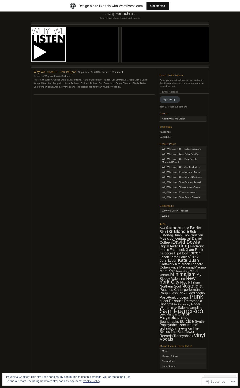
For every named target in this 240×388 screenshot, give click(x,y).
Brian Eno (181, 235)
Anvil (162, 228)
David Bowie (186, 242)
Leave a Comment (112, 72)
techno (192, 325)
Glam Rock (194, 250)
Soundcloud (168, 361)
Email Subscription (171, 75)
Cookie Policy (91, 381)
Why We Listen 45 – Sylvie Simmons (181, 149)
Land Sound (169, 366)
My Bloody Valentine (180, 276)
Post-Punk (168, 297)
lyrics (174, 267)
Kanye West (40, 83)
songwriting (54, 86)
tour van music (101, 86)
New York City (177, 280)
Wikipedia (115, 86)
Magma (200, 267)
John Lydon (168, 260)
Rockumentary (181, 304)
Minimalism (183, 274)
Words (165, 216)
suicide (187, 321)
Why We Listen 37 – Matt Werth (179, 192)
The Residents (84, 86)
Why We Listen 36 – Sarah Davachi (181, 197)
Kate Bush (188, 260)
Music (165, 351)
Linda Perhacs (71, 83)
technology (168, 328)
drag (184, 246)
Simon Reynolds (175, 315)
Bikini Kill (166, 232)
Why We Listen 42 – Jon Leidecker (181, 167)
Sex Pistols (168, 314)
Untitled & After (170, 356)
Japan (164, 257)
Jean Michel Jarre (137, 79)
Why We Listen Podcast (57, 76)
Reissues (176, 301)
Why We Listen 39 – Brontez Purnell (181, 182)
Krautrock (182, 264)
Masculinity (182, 271)
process (182, 297)
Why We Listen (120, 13)
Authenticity (177, 227)
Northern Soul (170, 286)
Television (184, 328)
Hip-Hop (180, 253)
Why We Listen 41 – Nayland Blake (181, 172)
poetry (200, 293)
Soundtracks (169, 321)
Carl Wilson (46, 79)
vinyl (199, 335)
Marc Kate (168, 271)
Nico (183, 282)
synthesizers (68, 86)
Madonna (186, 267)
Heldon (107, 79)
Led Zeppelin (55, 83)
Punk (196, 296)
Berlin (195, 227)
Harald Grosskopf (92, 79)
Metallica (164, 274)
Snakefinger (40, 86)
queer (164, 301)
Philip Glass (169, 293)
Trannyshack (183, 336)
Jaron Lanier (179, 257)
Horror (193, 252)
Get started (157, 6)
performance (193, 290)
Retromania (193, 301)
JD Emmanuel (119, 79)
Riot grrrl (166, 304)
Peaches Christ (171, 290)
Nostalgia (191, 286)
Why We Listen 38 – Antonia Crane (181, 187)
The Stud (177, 332)
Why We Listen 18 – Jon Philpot (55, 71)
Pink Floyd (187, 293)
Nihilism (194, 282)
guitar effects (74, 79)
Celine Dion (59, 79)
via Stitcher (166, 137)
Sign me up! (169, 99)
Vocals (166, 339)
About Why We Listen (173, 118)
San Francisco (106, 83)
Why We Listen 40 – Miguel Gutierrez (182, 177)
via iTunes (165, 132)
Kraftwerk (167, 264)
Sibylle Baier (139, 83)
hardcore (166, 253)
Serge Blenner (123, 83)
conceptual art (180, 238)
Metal (194, 271)
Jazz (194, 256)
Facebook (177, 250)
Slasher (184, 318)
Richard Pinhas (89, 83)
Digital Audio (169, 246)
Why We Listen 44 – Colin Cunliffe (180, 154)
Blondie (181, 231)
